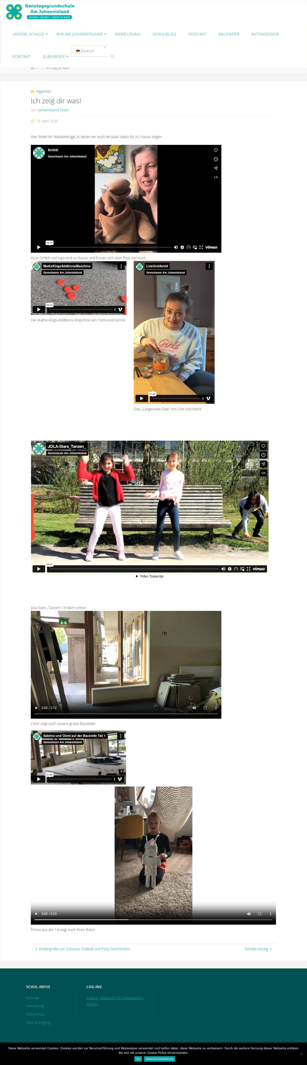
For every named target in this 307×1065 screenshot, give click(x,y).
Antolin (92, 1004)
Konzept (33, 997)
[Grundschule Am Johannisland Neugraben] (40, 11)
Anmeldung (35, 1005)
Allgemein (43, 91)
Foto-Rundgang (38, 1022)
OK (138, 1059)
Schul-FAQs (35, 1014)
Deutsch (87, 51)
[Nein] (301, 1054)
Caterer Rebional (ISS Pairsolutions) (115, 997)
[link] (113, 56)
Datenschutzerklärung (159, 1059)
